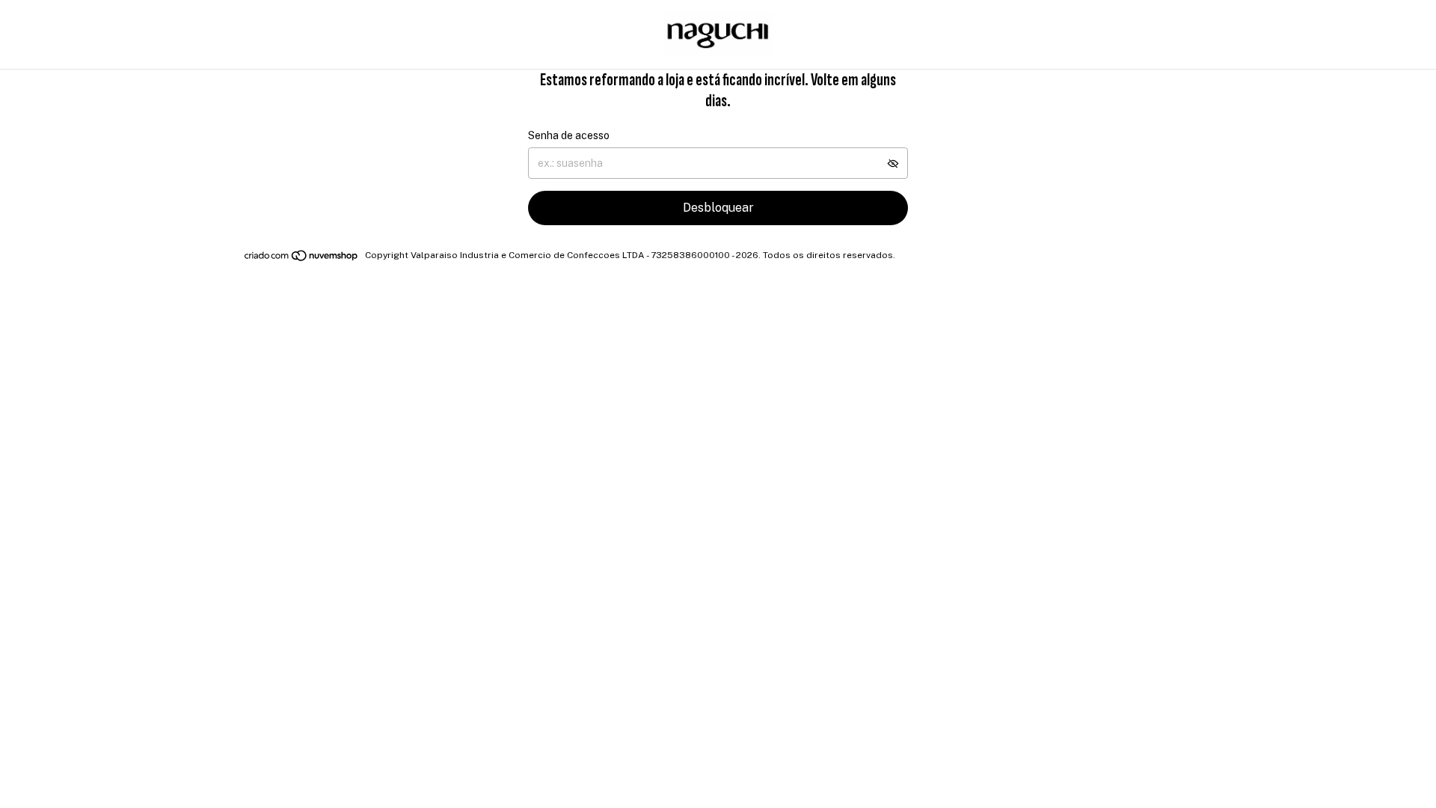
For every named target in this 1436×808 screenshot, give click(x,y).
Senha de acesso (569, 135)
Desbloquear (718, 208)
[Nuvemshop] (302, 259)
